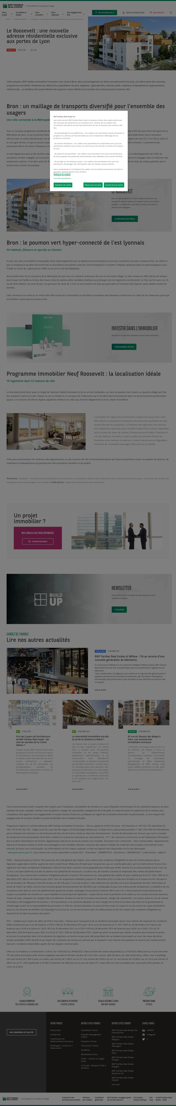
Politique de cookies (62, 174)
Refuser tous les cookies (93, 185)
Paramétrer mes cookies (63, 185)
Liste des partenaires (62, 178)
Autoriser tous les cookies (114, 185)
